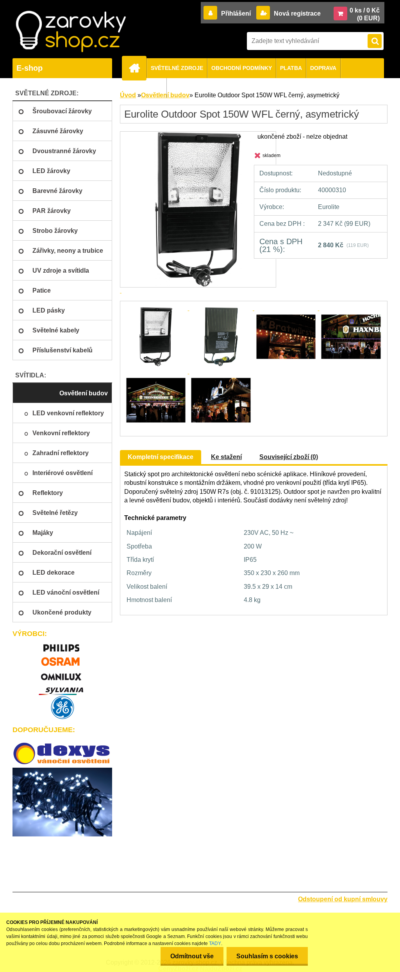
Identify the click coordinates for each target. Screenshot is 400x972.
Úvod (128, 95)
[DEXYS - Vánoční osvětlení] (62, 754)
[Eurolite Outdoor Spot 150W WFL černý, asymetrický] (156, 308)
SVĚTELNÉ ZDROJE (177, 68)
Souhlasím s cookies (267, 956)
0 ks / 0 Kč (365, 10)
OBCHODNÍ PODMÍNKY (241, 68)
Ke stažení (226, 457)
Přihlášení (236, 13)
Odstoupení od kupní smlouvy (343, 899)
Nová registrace (296, 13)
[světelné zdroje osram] (62, 659)
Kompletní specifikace (160, 457)
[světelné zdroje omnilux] (62, 673)
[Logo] (70, 31)
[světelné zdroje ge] (62, 707)
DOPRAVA (323, 68)
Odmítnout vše (192, 956)
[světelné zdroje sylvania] (62, 688)
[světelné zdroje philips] (62, 644)
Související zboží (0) (288, 457)
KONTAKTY (147, 88)
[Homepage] (137, 68)
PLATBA (291, 68)
